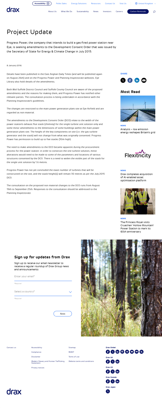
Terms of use (74, 357)
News (123, 125)
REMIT (71, 352)
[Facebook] (130, 80)
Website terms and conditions (81, 361)
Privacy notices (37, 368)
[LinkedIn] (136, 80)
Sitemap (72, 347)
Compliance (36, 352)
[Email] (143, 80)
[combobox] (43, 293)
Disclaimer (35, 357)
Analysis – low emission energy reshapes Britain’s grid (137, 131)
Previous (21, 323)
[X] (123, 80)
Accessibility (36, 347)
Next (62, 313)
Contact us (11, 347)
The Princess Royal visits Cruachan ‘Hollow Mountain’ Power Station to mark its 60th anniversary (137, 227)
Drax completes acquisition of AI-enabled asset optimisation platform (136, 177)
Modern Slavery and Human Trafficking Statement (47, 362)
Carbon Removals (138, 11)
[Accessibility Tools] (42, 3)
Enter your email (24, 276)
